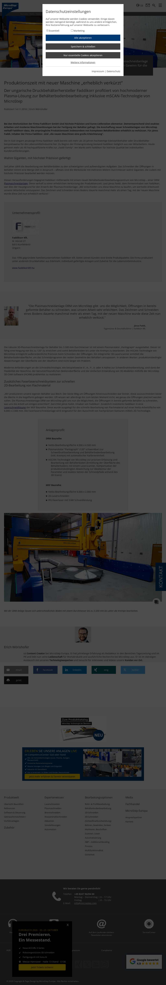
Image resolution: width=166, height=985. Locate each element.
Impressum (98, 71)
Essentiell (54, 30)
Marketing (79, 30)
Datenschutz (113, 71)
